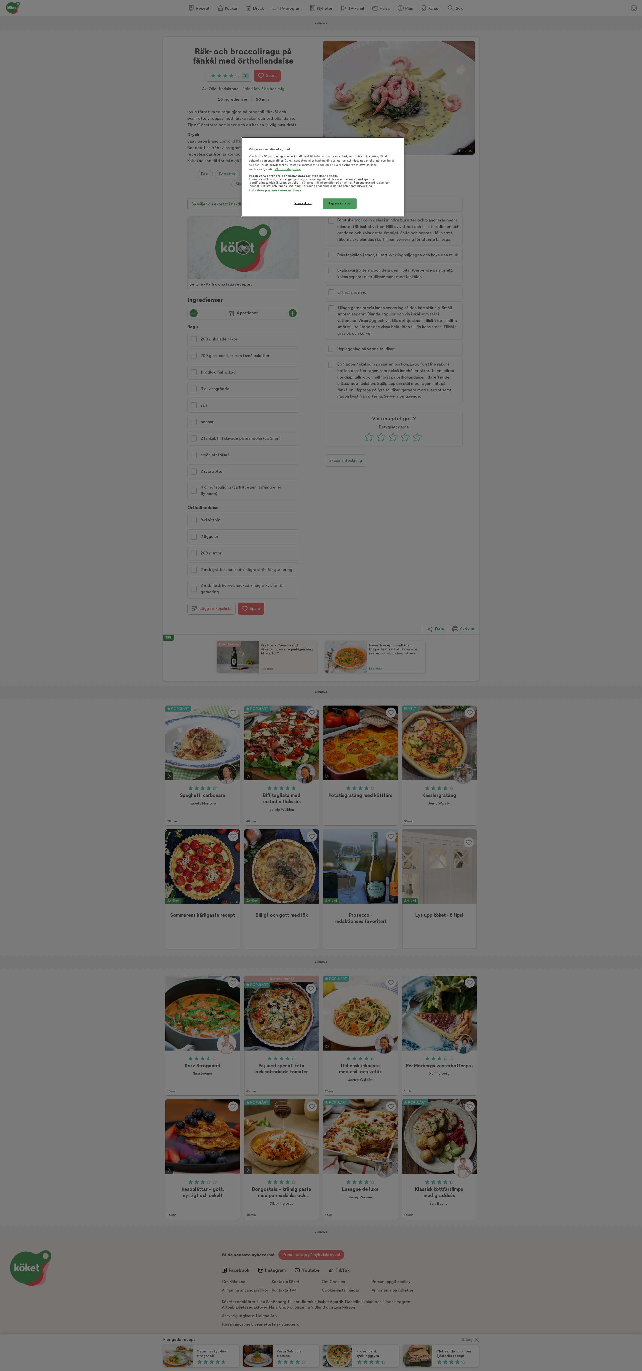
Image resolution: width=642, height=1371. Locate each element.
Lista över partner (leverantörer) (275, 190)
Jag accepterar (339, 203)
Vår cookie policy (288, 169)
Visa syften (302, 203)
